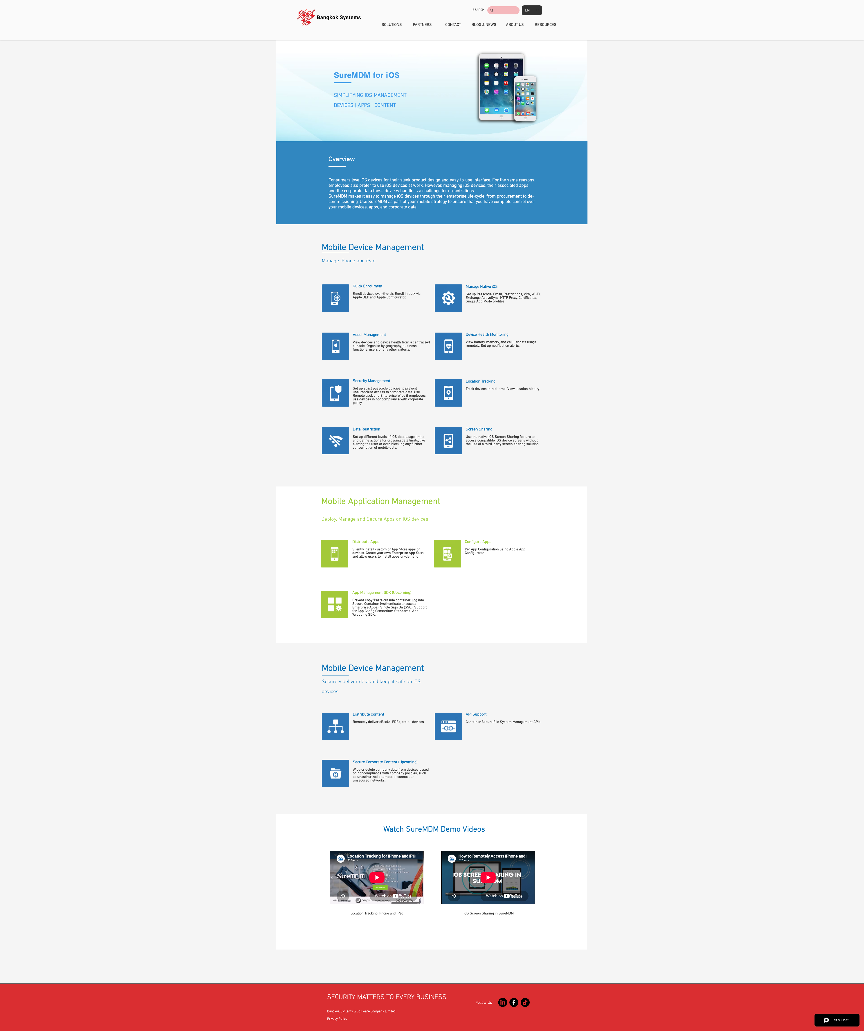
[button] (478, 10)
